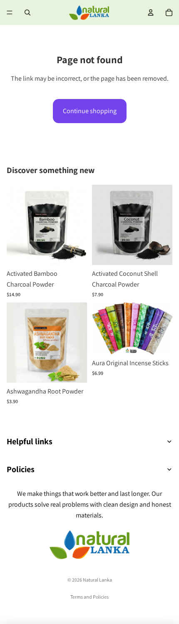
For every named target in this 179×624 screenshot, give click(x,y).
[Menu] (9, 12)
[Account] (151, 12)
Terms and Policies (89, 597)
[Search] (27, 12)
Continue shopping (90, 110)
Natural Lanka (97, 580)
